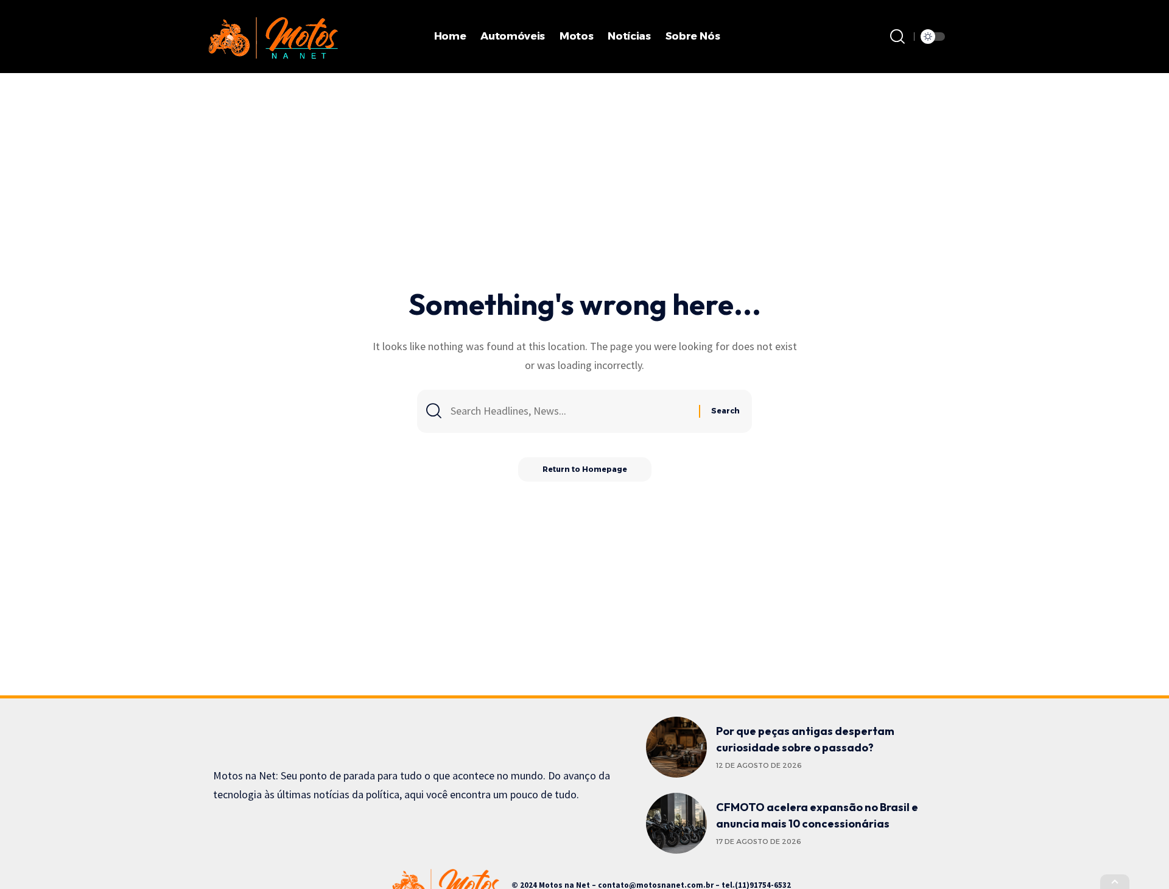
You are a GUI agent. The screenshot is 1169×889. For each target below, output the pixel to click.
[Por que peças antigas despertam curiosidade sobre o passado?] (676, 747)
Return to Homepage (584, 469)
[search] (897, 36)
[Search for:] (570, 411)
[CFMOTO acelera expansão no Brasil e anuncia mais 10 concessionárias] (676, 823)
